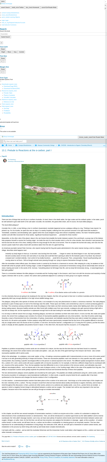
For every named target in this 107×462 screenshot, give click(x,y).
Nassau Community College (46, 145)
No (29, 446)
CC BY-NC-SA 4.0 (52, 436)
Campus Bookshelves (25, 145)
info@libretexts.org (8, 459)
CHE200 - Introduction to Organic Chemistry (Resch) (76, 145)
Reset (3, 49)
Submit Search (5, 37)
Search (4, 141)
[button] (7, 110)
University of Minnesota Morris (16, 161)
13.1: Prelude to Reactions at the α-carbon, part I (23, 436)
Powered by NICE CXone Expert (28, 453)
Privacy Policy (44, 457)
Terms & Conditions (54, 457)
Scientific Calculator (10, 97)
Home (10, 145)
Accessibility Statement (68, 457)
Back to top (5, 441)
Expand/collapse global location (104, 145)
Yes (22, 446)
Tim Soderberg (12, 159)
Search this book (5, 31)
